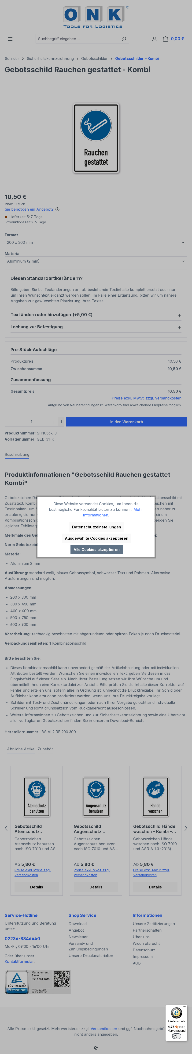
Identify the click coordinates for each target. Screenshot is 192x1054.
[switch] (176, 1036)
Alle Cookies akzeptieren (97, 549)
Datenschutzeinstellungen (96, 527)
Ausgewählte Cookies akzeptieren (96, 538)
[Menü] (184, 1007)
